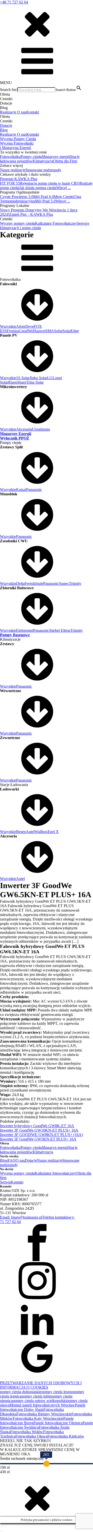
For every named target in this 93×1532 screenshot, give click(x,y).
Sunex (64, 583)
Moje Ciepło (63, 197)
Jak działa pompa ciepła (37, 188)
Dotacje (6, 125)
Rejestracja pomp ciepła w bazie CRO (50, 183)
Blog (4, 130)
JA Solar (23, 378)
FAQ (12, 1160)
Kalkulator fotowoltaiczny (55, 1173)
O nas (21, 112)
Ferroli (30, 583)
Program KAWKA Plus (18, 179)
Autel (30, 832)
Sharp (21, 382)
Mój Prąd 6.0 (43, 197)
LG (50, 378)
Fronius (13, 331)
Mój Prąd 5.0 (45, 201)
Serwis (5, 1182)
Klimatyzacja (42, 161)
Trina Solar (35, 382)
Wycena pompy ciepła (17, 1173)
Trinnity (75, 583)
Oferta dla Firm (65, 161)
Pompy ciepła (31, 156)
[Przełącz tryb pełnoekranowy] (2, 1526)
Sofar (58, 331)
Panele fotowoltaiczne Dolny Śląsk (42, 1407)
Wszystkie (8, 326)
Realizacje (8, 112)
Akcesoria (24, 429)
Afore (20, 326)
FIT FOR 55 (10, 183)
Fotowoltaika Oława (31, 1436)
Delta (20, 583)
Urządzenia (41, 429)
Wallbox (41, 832)
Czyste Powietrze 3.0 (16, 197)
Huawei (39, 331)
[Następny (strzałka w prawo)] (2, 1531)
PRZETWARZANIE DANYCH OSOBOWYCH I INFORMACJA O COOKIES (41, 1385)
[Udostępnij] (4, 1526)
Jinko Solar (38, 378)
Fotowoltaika (10, 156)
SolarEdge (70, 331)
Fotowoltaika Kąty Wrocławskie (38, 1418)
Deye (29, 326)
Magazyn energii (55, 1147)
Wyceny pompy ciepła (17, 223)
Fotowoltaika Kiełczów (65, 1436)
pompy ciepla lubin (36, 1396)
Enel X (53, 832)
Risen (12, 382)
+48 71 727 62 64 (14, 2)
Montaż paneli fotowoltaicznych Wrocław (42, 1405)
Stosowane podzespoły (43, 170)
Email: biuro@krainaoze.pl (21, 1217)
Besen (21, 832)
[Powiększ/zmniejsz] (0, 1526)
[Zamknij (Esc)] (6, 1526)
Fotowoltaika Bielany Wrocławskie (43, 1414)
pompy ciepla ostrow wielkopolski (39, 1401)
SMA (49, 331)
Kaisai (21, 489)
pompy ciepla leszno (57, 1392)
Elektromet (24, 630)
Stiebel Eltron (59, 630)
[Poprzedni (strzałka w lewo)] (0, 1531)
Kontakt (32, 112)
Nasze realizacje (12, 170)
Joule (39, 583)
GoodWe (26, 331)
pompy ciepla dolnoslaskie (20, 1392)
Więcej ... (63, 188)
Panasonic (34, 489)
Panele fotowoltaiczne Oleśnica (58, 1423)
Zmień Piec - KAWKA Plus (31, 214)
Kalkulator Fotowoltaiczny (56, 223)
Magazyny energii (56, 156)
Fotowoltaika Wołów (26, 1432)
